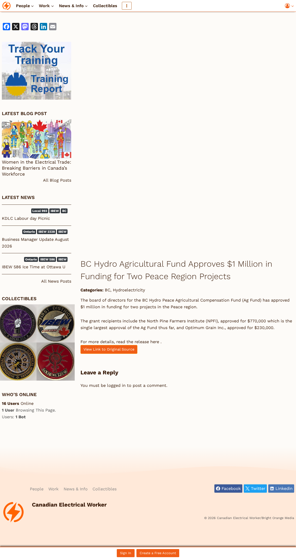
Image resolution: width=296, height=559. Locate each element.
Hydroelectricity (129, 289)
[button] (292, 6)
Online (18, 403)
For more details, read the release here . (121, 341)
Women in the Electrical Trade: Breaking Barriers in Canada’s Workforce (36, 168)
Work (53, 488)
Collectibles (105, 5)
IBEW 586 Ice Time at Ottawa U (33, 266)
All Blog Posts (57, 180)
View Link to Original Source (108, 349)
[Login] (289, 6)
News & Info (76, 488)
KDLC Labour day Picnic (26, 218)
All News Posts (56, 281)
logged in (116, 385)
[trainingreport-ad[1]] (36, 71)
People (36, 488)
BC (107, 289)
